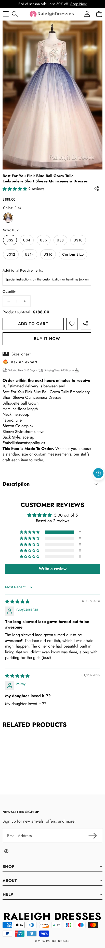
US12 (10, 254)
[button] (99, 485)
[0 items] (99, 14)
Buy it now (47, 339)
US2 (10, 240)
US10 (78, 240)
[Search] (14, 14)
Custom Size (73, 254)
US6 (43, 240)
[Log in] (87, 14)
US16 (48, 254)
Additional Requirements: (23, 270)
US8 (60, 240)
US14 (29, 254)
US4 (26, 240)
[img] (17, 601)
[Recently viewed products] (98, 473)
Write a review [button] (53, 569)
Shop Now (78, 3)
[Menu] (5, 14)
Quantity (9, 291)
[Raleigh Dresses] (52, 14)
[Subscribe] (93, 836)
